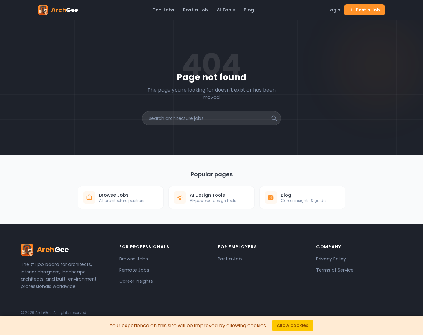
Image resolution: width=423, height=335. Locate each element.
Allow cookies (292, 325)
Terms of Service (335, 270)
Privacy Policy (331, 259)
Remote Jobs (134, 270)
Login (334, 10)
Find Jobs (163, 10)
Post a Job (195, 10)
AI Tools (226, 10)
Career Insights (136, 281)
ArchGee (43, 312)
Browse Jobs (133, 259)
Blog (249, 10)
